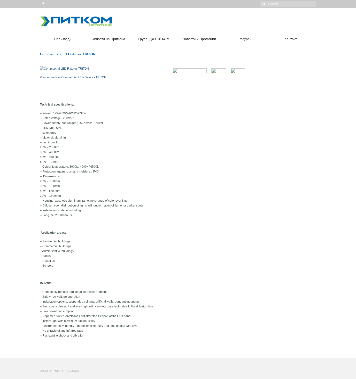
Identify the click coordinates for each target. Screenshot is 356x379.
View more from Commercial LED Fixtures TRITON (73, 77)
